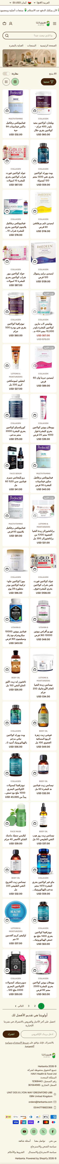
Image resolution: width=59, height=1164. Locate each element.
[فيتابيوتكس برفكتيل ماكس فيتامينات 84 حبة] (16, 102)
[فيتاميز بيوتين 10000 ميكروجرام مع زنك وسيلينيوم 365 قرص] (16, 611)
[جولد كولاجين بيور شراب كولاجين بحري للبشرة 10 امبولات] (16, 253)
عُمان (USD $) (20, 2)
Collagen (43, 119)
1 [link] (41, 1006)
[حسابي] (11, 23)
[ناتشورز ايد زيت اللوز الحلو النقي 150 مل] (16, 661)
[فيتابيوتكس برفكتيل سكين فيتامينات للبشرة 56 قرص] (43, 457)
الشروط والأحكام (16, 1152)
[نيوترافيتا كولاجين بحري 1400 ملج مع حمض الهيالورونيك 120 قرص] (43, 912)
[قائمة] (6, 82)
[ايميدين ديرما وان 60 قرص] (43, 357)
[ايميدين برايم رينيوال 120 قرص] (43, 253)
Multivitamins (16, 119)
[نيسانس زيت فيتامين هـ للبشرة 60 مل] (43, 765)
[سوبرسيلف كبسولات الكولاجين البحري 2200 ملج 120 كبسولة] (16, 962)
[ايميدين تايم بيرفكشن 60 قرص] (43, 203)
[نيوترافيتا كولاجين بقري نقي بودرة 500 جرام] (16, 303)
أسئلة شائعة (25, 1141)
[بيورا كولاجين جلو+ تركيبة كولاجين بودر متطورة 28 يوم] (16, 561)
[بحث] (7, 35)
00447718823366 (43, 1107)
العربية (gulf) (43, 3)
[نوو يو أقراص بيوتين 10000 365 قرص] (43, 611)
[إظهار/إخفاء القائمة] (54, 23)
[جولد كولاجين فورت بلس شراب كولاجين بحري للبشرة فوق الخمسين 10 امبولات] (43, 561)
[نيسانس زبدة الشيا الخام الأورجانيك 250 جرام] (43, 661)
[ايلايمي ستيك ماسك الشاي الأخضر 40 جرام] (16, 815)
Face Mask (15, 831)
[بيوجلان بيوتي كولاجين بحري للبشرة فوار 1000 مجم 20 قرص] (43, 407)
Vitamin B (43, 627)
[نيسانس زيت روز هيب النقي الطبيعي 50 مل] (43, 815)
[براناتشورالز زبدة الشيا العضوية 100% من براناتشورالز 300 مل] (43, 507)
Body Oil (15, 678)
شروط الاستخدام (21, 1042)
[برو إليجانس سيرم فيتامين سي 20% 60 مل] (16, 457)
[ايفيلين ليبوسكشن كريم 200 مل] (16, 357)
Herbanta (20, 1158)
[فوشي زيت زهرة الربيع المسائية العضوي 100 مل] (43, 715)
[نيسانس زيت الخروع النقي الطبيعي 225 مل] (16, 862)
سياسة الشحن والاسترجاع (43, 1146)
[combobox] (29, 35)
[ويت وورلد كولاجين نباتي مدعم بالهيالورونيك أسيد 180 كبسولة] (16, 715)
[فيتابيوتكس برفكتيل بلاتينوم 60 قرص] (16, 507)
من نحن (52, 1141)
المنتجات (31, 45)
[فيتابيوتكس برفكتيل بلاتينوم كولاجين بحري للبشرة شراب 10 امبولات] (16, 203)
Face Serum (16, 473)
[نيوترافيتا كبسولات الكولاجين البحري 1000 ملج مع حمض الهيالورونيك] (16, 765)
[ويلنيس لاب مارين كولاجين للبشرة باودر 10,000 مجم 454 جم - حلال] (43, 303)
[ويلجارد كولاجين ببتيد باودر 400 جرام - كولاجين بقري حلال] (43, 102)
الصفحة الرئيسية (48, 45)
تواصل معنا (39, 1141)
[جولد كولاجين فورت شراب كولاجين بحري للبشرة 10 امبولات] (16, 152)
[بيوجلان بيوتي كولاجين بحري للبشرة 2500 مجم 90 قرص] (43, 962)
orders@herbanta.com (40, 1101)
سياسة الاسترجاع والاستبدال (42, 1152)
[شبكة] (15, 82)
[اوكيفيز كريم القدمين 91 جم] (16, 912)
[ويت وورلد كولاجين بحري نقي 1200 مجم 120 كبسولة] (43, 152)
